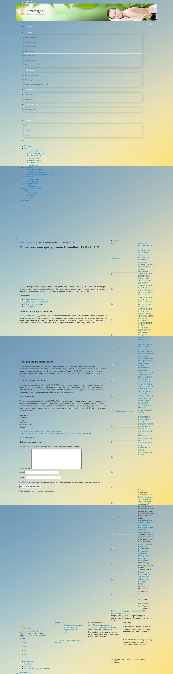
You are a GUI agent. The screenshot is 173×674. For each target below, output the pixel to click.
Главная (29, 26)
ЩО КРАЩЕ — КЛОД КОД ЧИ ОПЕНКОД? (144, 330)
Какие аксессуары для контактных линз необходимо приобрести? (102, 627)
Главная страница (26, 242)
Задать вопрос (29, 1)
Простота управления (33, 304)
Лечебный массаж (31, 42)
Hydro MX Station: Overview (42, 431)
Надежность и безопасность (36, 302)
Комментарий (25, 468)
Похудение (30, 70)
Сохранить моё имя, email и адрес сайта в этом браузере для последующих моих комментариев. (60, 482)
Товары (27, 130)
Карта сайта (29, 661)
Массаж (29, 32)
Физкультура (30, 89)
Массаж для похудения (33, 80)
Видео (28, 140)
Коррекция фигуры (32, 75)
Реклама (27, 666)
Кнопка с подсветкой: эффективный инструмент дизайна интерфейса (58, 433)
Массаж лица (30, 51)
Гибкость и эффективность (36, 299)
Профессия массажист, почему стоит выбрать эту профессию (143, 555)
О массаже (29, 126)
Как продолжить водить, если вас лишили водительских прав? (73, 627)
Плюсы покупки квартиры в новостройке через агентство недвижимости (145, 527)
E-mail (22, 477)
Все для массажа (32, 104)
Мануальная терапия (33, 115)
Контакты (28, 664)
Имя (21, 473)
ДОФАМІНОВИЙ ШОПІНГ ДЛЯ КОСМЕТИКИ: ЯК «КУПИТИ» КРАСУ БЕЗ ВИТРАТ (146, 278)
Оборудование (30, 110)
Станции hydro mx (26, 316)
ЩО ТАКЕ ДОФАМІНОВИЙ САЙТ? (145, 323)
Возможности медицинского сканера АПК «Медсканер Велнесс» (144, 576)
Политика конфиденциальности (37, 669)
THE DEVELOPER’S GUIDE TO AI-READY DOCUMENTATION (145, 419)
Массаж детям (30, 46)
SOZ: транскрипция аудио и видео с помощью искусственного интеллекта (145, 365)
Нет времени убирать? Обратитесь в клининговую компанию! (143, 257)
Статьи (28, 121)
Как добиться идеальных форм (36, 84)
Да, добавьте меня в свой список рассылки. (38, 491)
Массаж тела (30, 60)
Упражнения (29, 95)
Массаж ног (29, 65)
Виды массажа (30, 37)
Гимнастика (29, 99)
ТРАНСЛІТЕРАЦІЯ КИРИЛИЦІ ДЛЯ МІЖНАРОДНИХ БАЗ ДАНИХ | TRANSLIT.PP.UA (145, 377)
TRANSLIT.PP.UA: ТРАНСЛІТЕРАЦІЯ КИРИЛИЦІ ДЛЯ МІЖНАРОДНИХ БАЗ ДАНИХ (145, 388)
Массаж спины (30, 56)
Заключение (29, 307)
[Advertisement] (86, 219)
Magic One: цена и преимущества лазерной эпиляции (145, 346)
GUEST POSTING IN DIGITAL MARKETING (145, 433)
